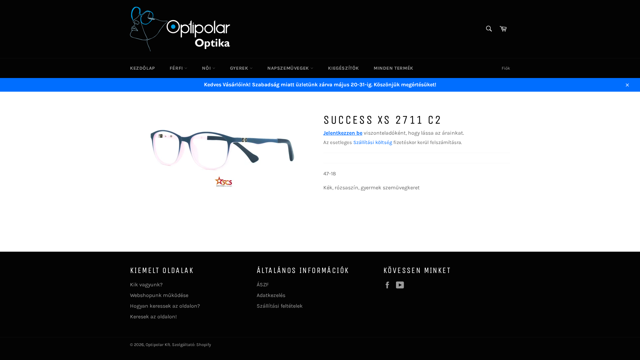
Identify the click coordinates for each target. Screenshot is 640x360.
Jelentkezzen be (342, 133)
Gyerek (240, 68)
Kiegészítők (343, 68)
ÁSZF (263, 284)
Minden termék (393, 68)
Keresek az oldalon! (153, 316)
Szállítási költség (372, 142)
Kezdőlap (142, 68)
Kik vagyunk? (146, 284)
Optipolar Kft (158, 344)
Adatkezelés (271, 295)
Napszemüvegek (288, 68)
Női (207, 68)
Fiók (506, 68)
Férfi (177, 68)
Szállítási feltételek (280, 306)
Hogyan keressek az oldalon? (165, 306)
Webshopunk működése (159, 295)
